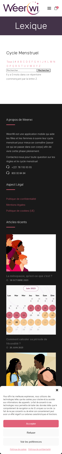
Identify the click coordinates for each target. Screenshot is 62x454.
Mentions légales (15, 204)
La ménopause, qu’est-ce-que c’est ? (29, 276)
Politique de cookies (18, 449)
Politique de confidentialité (39, 449)
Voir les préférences (31, 441)
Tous (9, 61)
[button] (57, 390)
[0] (56, 8)
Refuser (31, 432)
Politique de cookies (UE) (20, 210)
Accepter (31, 423)
